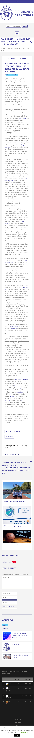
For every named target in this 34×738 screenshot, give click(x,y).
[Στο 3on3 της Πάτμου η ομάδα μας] (17, 490)
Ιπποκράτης (9, 697)
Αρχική (18, 719)
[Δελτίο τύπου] (7, 647)
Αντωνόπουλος (20, 392)
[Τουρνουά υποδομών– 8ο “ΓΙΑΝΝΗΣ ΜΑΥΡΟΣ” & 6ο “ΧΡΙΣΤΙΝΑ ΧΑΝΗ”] (7, 636)
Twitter (9, 431)
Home (3, 47)
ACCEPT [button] (17, 735)
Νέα (16, 74)
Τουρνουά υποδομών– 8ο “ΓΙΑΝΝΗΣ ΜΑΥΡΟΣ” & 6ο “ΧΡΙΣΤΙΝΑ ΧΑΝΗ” (19, 635)
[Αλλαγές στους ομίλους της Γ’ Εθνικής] (17, 515)
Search (25, 26)
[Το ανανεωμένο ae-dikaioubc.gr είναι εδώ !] (17, 536)
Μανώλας (24, 400)
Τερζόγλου (17, 386)
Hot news (6, 497)
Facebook (10, 437)
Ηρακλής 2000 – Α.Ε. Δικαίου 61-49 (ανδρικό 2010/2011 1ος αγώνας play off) (16, 470)
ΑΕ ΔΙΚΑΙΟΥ (10, 454)
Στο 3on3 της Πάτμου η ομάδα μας (14, 501)
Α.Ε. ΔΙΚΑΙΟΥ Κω (8, 690)
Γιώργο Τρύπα (22, 118)
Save (15, 562)
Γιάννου (12, 396)
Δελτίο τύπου (16, 644)
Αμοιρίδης (7, 400)
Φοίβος (10, 684)
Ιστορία (17, 722)
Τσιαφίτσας (25, 379)
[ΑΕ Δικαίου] (17, 13)
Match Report (10, 47)
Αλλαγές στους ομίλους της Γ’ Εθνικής (15, 526)
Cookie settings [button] (24, 732)
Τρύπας (22, 388)
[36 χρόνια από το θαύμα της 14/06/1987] (7, 656)
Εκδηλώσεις (14, 522)
